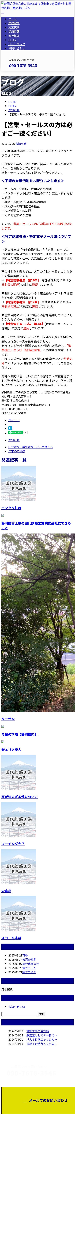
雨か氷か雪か (30, 964)
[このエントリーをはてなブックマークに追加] (10, 428)
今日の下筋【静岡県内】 (19, 734)
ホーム (12, 19)
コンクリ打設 (11, 507)
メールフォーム (13, 73)
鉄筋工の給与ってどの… (42, 1044)
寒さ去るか (29, 972)
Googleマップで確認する (18, 1199)
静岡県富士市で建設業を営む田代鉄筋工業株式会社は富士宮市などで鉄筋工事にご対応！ (35, 1174)
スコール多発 (11, 937)
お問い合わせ (16, 48)
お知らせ (21, 143)
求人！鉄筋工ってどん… (42, 1039)
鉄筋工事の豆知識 (38, 1031)
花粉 (25, 955)
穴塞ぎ (6, 890)
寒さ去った (29, 968)
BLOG (12, 40)
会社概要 (14, 36)
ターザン (8, 718)
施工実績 (14, 27)
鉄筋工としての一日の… (42, 1035)
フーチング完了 (13, 843)
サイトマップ (16, 44)
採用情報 (14, 31)
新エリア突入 (11, 749)
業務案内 (14, 23)
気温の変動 (29, 959)
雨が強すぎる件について (19, 796)
